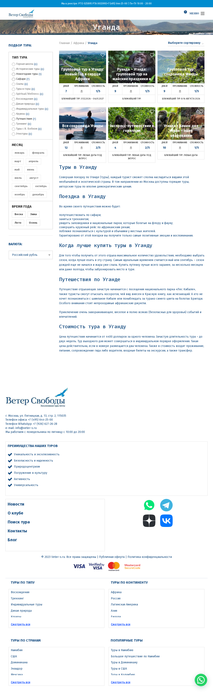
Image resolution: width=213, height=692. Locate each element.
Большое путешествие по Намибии (135, 656)
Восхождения (24, 98)
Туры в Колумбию (123, 674)
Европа (116, 617)
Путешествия (24, 118)
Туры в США (119, 668)
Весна (19, 214)
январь (20, 152)
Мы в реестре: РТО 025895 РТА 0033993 (84, 3)
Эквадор (16, 668)
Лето (18, 222)
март (18, 161)
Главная (64, 43)
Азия (114, 610)
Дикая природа (25, 103)
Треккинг (21, 123)
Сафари (21, 78)
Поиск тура (19, 521)
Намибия (16, 650)
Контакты (17, 530)
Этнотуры (22, 133)
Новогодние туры (27, 73)
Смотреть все (20, 624)
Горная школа (24, 63)
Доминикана (19, 662)
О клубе (15, 513)
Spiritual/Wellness (27, 93)
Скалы (20, 83)
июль (18, 177)
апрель (33, 161)
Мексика (17, 674)
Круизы (20, 113)
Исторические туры (28, 68)
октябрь (41, 186)
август (33, 177)
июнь (30, 169)
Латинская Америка (124, 604)
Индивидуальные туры (30, 108)
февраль (38, 152)
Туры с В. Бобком (26, 128)
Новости (16, 504)
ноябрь (20, 194)
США (14, 656)
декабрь (38, 194)
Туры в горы (23, 88)
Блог (12, 539)
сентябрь (21, 186)
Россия (115, 598)
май (17, 169)
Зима (33, 214)
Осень (33, 222)
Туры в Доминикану (124, 662)
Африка (78, 43)
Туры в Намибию (122, 650)
